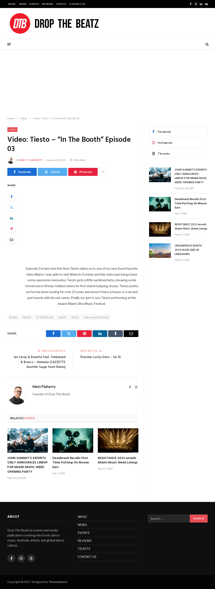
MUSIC (12, 3)
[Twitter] (11, 207)
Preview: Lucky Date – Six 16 (100, 357)
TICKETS (61, 3)
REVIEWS (47, 3)
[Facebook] (11, 196)
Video (12, 129)
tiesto (75, 317)
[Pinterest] (11, 229)
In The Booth (44, 317)
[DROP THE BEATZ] (64, 23)
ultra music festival (96, 317)
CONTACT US (77, 3)
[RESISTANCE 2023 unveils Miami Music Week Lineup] (118, 440)
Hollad (26, 317)
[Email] (11, 239)
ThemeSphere (58, 582)
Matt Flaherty (31, 160)
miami (62, 317)
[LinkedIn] (11, 218)
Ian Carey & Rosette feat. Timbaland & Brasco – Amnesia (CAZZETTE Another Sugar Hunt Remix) (40, 362)
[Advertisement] (107, 83)
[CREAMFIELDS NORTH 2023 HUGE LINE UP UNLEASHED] (160, 250)
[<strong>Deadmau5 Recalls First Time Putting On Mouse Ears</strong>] (72, 440)
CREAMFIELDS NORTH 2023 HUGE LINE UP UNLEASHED (188, 250)
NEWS (22, 3)
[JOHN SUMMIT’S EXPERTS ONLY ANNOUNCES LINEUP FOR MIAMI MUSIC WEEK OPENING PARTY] (27, 440)
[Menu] (9, 44)
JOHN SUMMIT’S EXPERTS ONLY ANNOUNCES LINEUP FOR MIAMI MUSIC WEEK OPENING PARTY (27, 465)
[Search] (207, 44)
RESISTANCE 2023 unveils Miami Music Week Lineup (118, 460)
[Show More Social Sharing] (103, 172)
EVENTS (34, 3)
